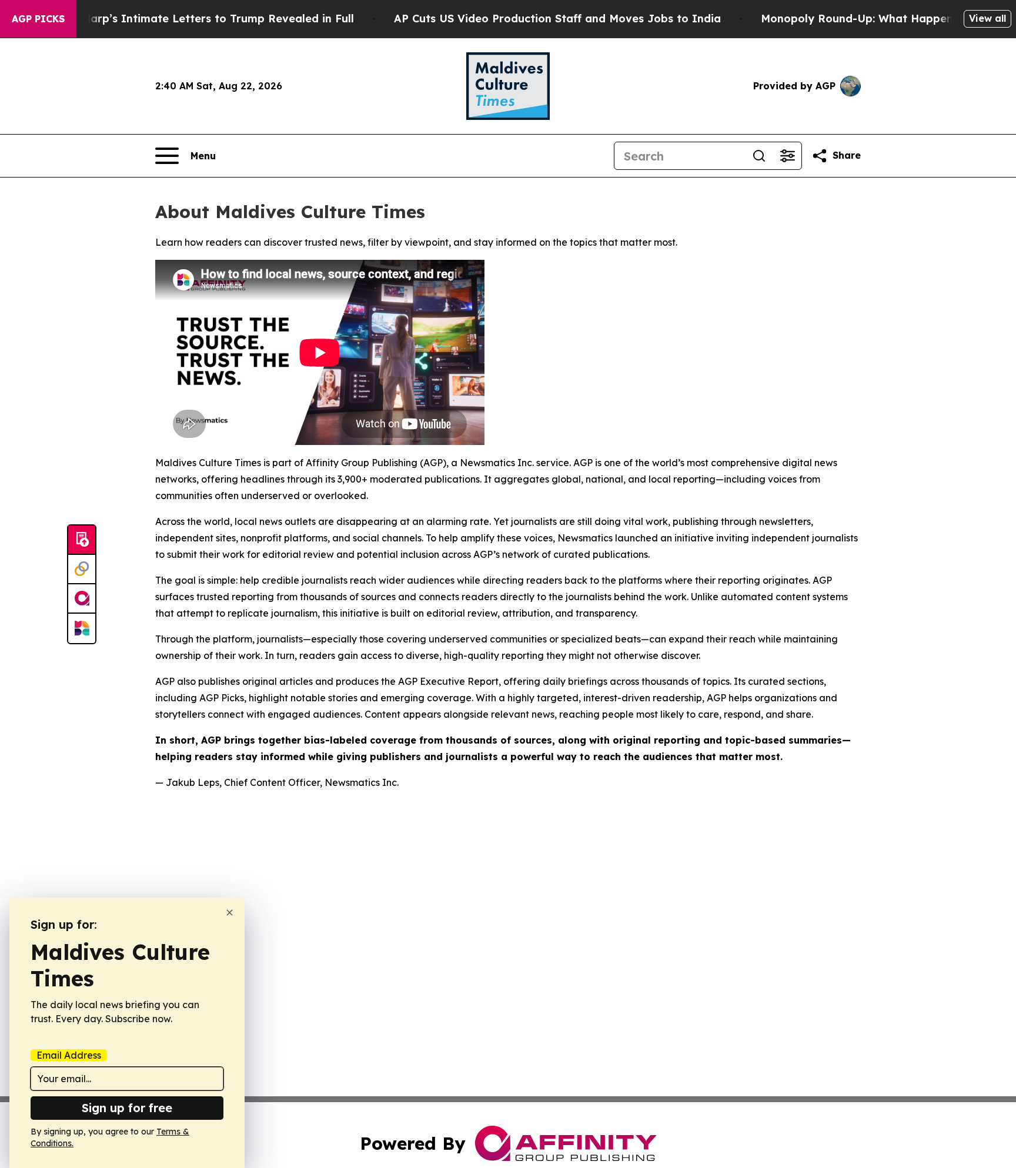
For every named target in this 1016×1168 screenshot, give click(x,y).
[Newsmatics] (81, 628)
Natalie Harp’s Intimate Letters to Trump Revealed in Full (196, 18)
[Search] (759, 155)
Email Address (68, 1055)
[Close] (229, 912)
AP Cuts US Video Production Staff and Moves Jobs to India (557, 18)
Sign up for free (127, 1107)
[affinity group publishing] (81, 599)
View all (987, 18)
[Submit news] (81, 540)
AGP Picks (38, 19)
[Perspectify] (81, 569)
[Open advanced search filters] (787, 155)
